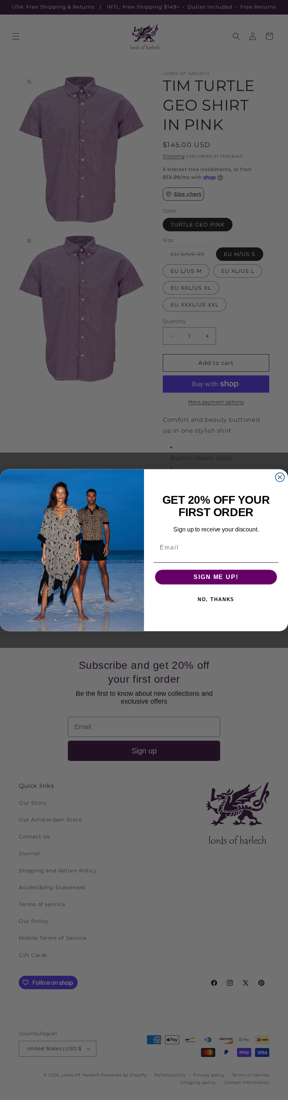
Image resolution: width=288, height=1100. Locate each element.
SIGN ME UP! (216, 577)
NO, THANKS (216, 599)
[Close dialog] (280, 477)
